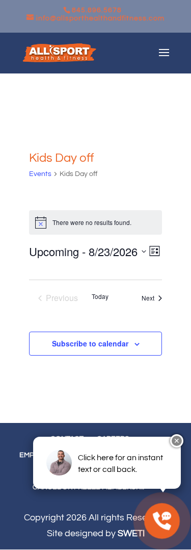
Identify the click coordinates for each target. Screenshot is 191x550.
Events (40, 174)
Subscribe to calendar (90, 343)
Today (100, 296)
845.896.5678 (97, 10)
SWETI (131, 533)
